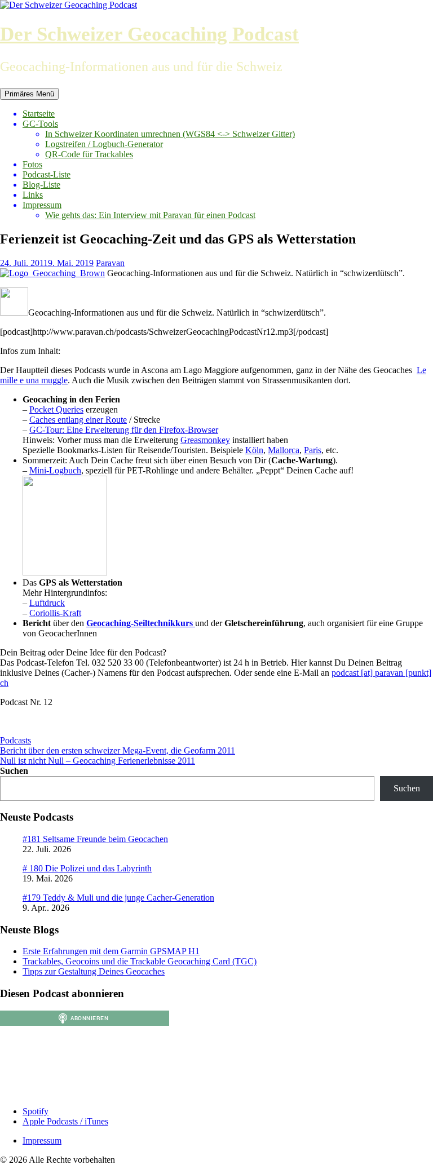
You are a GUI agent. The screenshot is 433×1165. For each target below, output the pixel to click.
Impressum (42, 205)
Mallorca (283, 450)
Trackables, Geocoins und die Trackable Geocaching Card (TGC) (140, 961)
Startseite (39, 113)
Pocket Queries (56, 409)
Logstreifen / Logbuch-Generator (104, 144)
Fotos (32, 164)
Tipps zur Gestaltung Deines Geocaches (94, 971)
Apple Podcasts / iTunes (65, 1121)
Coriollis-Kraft (55, 613)
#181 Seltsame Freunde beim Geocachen (95, 839)
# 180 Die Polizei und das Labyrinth (87, 868)
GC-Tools (40, 124)
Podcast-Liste (46, 174)
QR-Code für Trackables (89, 154)
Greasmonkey (205, 440)
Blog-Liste (41, 184)
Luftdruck (47, 603)
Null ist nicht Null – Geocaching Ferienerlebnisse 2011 (97, 760)
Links (33, 195)
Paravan (110, 263)
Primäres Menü (29, 94)
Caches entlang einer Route (78, 419)
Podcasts (15, 740)
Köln (254, 450)
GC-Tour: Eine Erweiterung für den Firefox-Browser (123, 430)
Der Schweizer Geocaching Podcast (149, 34)
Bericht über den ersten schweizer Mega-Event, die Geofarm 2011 (117, 750)
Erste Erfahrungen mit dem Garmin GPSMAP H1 (111, 951)
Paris (312, 450)
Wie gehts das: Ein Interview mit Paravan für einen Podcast (150, 215)
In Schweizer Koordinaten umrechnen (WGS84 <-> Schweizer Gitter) (170, 134)
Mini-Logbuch (55, 470)
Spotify (35, 1111)
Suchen (14, 771)
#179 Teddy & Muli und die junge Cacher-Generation (118, 897)
